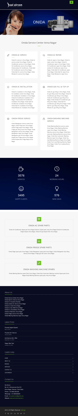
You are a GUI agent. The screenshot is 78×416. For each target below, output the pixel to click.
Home (6, 358)
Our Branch (8, 372)
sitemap (23, 410)
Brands (7, 364)
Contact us (8, 369)
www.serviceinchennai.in (16, 398)
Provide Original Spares (11, 327)
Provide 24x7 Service (11, 333)
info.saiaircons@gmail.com (16, 396)
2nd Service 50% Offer (11, 338)
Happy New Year (9, 343)
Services (7, 366)
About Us (7, 361)
